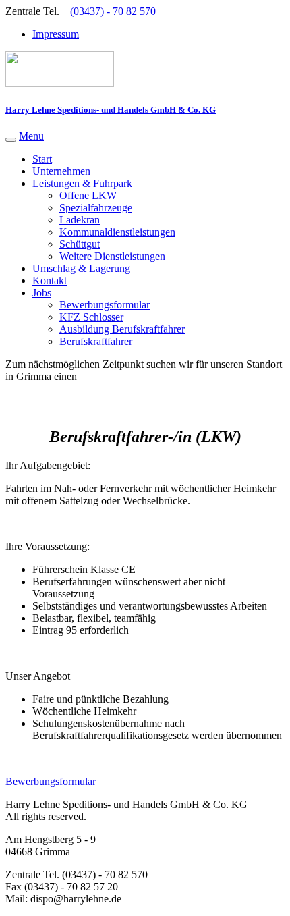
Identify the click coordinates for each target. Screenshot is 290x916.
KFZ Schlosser (91, 317)
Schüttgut (79, 244)
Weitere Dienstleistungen (112, 256)
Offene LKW (88, 195)
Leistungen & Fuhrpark (82, 183)
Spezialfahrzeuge (95, 207)
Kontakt (49, 280)
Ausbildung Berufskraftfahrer (122, 329)
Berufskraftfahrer (95, 341)
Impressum (55, 34)
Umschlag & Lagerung (81, 268)
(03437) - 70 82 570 (113, 11)
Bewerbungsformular (104, 305)
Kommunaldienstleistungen (117, 232)
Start (42, 159)
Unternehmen (61, 171)
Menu (31, 136)
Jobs (41, 292)
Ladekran (79, 219)
